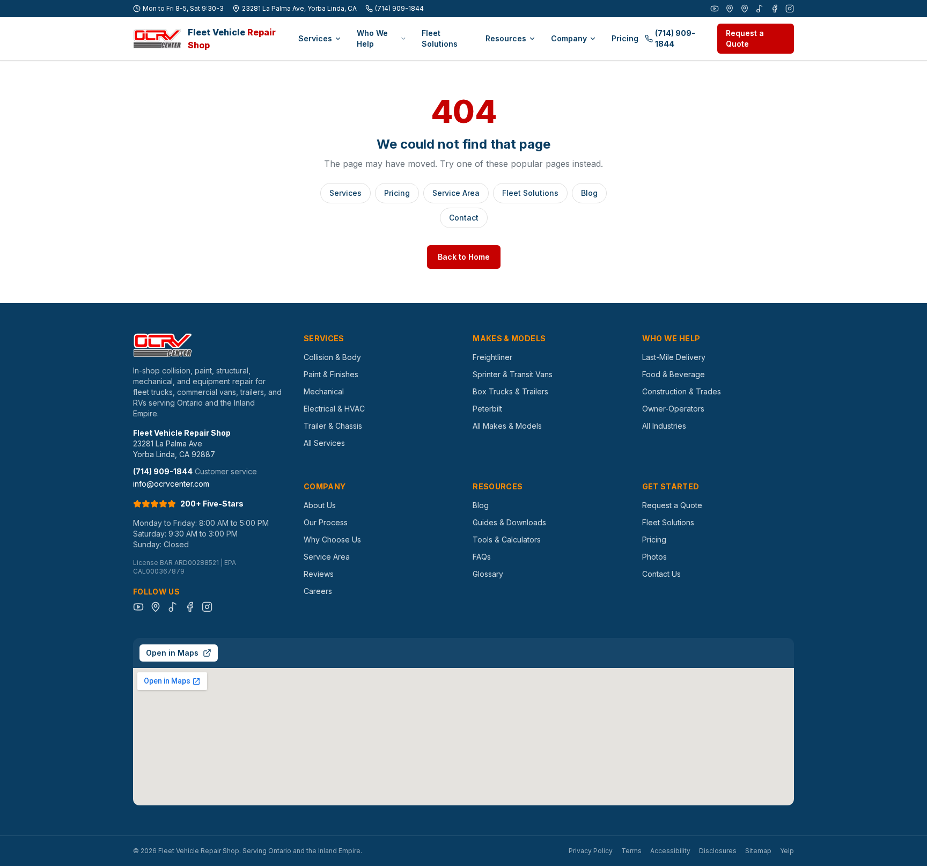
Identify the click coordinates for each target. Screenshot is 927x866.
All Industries (664, 425)
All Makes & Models (507, 425)
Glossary (488, 573)
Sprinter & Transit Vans (513, 374)
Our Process (326, 522)
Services (315, 38)
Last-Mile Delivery (673, 357)
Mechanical (324, 391)
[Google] (729, 8)
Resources (505, 38)
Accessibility (670, 851)
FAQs (482, 556)
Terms (631, 851)
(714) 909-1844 (399, 8)
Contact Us (661, 573)
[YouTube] (714, 8)
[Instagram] (789, 8)
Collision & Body (332, 357)
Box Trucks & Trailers (510, 391)
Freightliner (492, 357)
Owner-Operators (673, 408)
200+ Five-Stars (212, 503)
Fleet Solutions (440, 38)
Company (569, 38)
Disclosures (718, 851)
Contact (464, 217)
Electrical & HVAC (334, 408)
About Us (320, 505)
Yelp (787, 851)
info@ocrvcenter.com (171, 483)
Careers (318, 591)
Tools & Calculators (507, 539)
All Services (324, 442)
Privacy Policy (591, 851)
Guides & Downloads (509, 522)
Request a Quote (745, 38)
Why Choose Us (332, 539)
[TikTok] (759, 8)
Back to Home (464, 256)
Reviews (319, 573)
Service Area (456, 192)
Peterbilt (487, 408)
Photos (654, 556)
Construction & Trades (681, 391)
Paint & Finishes (331, 374)
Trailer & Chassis (333, 425)
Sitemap (758, 851)
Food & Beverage (673, 374)
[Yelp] (744, 8)
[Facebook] (774, 8)
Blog (589, 192)
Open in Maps (172, 652)
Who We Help (372, 38)
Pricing (625, 38)
